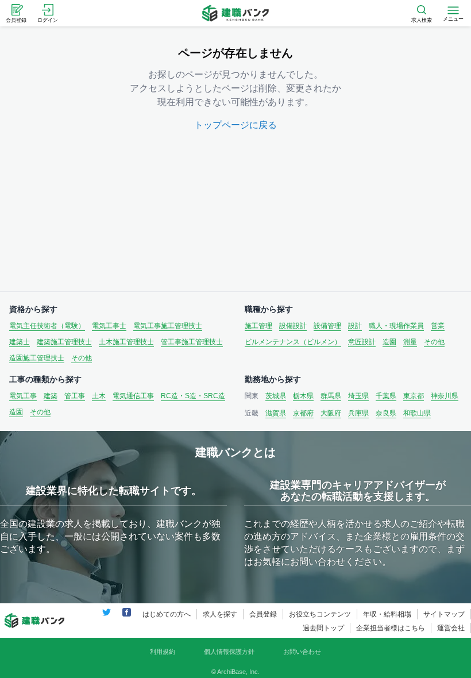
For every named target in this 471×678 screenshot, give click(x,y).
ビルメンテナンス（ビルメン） (293, 342)
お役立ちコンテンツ (320, 614)
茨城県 (275, 396)
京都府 (303, 413)
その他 (81, 358)
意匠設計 (362, 342)
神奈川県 (444, 396)
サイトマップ (444, 614)
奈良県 (386, 413)
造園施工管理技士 (36, 358)
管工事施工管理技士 (192, 342)
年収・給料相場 (387, 614)
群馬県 (331, 396)
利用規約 (162, 651)
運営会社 (451, 628)
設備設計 (293, 326)
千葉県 (386, 396)
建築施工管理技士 (64, 342)
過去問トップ (323, 628)
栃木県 (303, 396)
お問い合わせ (302, 651)
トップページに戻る (235, 125)
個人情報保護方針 (229, 651)
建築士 (19, 342)
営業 (438, 326)
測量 (410, 342)
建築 (50, 396)
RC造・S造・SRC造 (193, 396)
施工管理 (258, 326)
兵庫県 (358, 413)
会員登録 (263, 614)
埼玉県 (358, 396)
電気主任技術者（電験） (47, 326)
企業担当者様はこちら (390, 628)
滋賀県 (275, 413)
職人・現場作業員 (396, 326)
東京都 (413, 396)
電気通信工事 (133, 396)
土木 (99, 396)
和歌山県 (417, 413)
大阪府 (331, 413)
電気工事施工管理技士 (167, 326)
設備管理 (327, 326)
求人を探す (220, 614)
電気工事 (23, 396)
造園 (389, 342)
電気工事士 (109, 326)
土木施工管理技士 (126, 342)
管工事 (74, 396)
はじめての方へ (166, 614)
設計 (355, 326)
